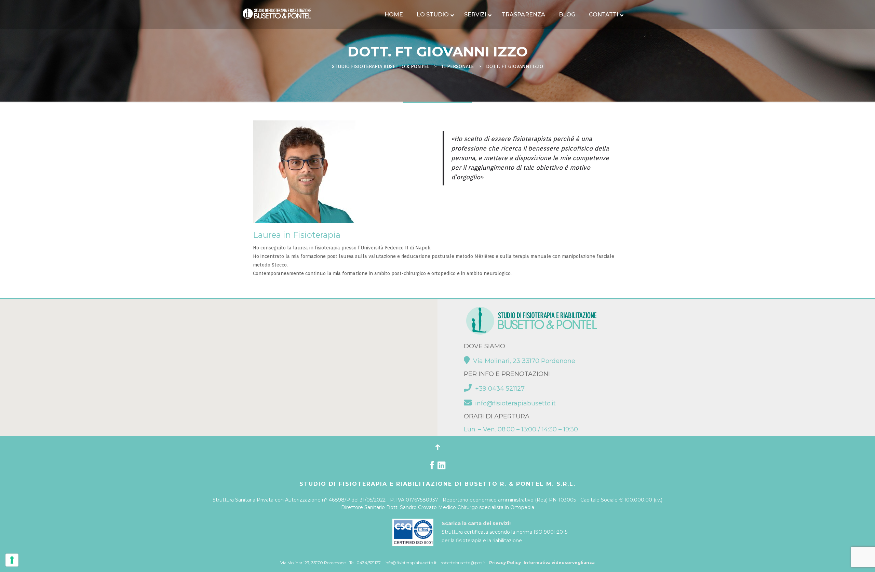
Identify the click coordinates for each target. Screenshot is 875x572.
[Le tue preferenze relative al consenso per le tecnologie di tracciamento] (11, 560)
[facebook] (432, 467)
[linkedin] (441, 467)
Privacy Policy (505, 562)
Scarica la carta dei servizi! (476, 523)
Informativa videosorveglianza (559, 562)
